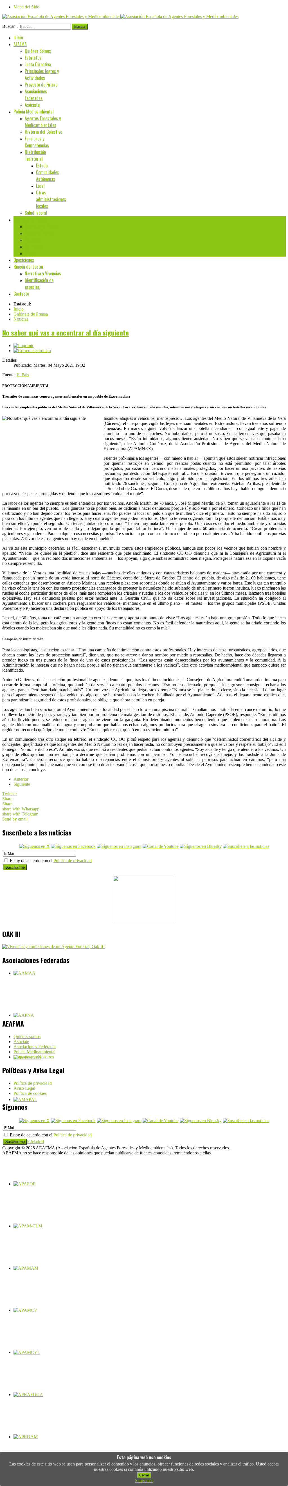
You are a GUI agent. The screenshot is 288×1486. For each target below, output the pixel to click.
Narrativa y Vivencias (43, 273)
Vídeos (30, 253)
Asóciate (32, 104)
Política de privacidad (72, 860)
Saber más (144, 1480)
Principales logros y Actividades (42, 74)
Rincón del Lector (29, 266)
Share (7, 798)
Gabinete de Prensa (30, 219)
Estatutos (33, 57)
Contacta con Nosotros (34, 1056)
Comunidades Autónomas (47, 175)
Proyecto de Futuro (41, 84)
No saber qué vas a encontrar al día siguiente (65, 332)
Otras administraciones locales (51, 199)
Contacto (21, 293)
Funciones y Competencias (37, 142)
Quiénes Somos (38, 50)
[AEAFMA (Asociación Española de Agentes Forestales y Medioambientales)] (120, 16)
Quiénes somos (27, 1036)
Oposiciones (24, 260)
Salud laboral (36, 212)
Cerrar (144, 1475)
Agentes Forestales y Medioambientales (43, 121)
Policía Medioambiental (34, 111)
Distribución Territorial (35, 155)
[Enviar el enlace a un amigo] (32, 350)
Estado (42, 165)
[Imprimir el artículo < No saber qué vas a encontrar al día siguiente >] (23, 345)
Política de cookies (30, 1093)
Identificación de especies (39, 283)
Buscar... (10, 26)
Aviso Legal (24, 1088)
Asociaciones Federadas (36, 94)
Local (40, 185)
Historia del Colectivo (43, 131)
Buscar (80, 26)
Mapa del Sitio (26, 6)
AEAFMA (20, 44)
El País (23, 374)
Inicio (18, 37)
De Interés (34, 246)
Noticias (32, 239)
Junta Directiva (38, 64)
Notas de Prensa (39, 233)
